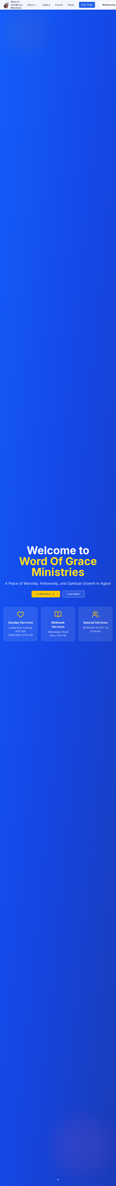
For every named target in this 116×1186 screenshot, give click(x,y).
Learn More (74, 594)
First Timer (87, 4)
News (71, 4)
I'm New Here (43, 594)
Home (18, 4)
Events (59, 4)
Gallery (46, 4)
